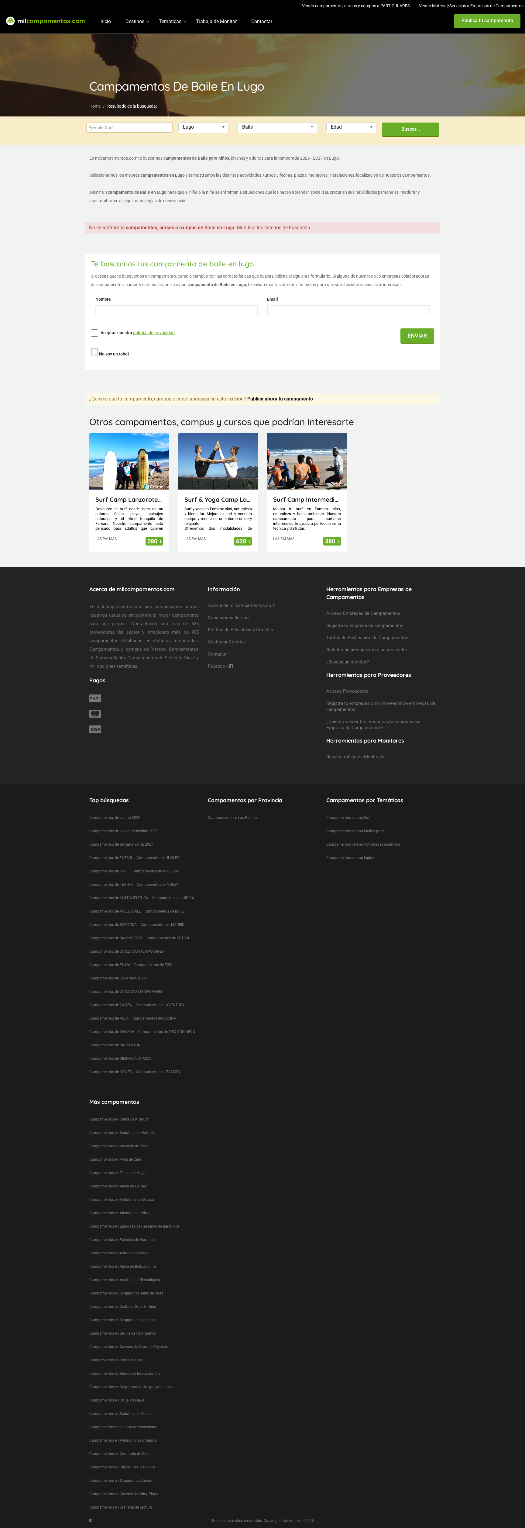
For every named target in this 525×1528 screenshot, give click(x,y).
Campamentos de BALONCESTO (115, 938)
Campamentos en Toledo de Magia (118, 1173)
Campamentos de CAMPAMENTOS (118, 978)
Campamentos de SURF (109, 871)
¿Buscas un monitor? (347, 662)
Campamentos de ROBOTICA (113, 925)
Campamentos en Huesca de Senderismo (123, 1427)
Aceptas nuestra (138, 332)
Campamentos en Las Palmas (233, 818)
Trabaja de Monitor (216, 21)
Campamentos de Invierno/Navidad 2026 (123, 831)
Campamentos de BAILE (164, 911)
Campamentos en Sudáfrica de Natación (122, 1133)
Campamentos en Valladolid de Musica (121, 1199)
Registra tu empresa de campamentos (364, 625)
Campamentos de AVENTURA (160, 1005)
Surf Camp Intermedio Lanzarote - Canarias (307, 499)
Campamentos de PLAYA (109, 965)
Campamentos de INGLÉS (110, 1072)
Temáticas (170, 21)
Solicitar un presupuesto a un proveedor (366, 650)
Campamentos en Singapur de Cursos (120, 1480)
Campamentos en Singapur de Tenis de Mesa (126, 1293)
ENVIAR (417, 335)
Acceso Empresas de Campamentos (363, 613)
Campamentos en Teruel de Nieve (116, 1400)
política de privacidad (154, 332)
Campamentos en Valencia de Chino (119, 1146)
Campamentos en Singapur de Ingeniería (122, 1320)
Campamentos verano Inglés (350, 858)
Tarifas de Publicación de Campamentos (367, 637)
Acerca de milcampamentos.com (241, 605)
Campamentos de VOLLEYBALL (115, 911)
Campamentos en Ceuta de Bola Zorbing (122, 1307)
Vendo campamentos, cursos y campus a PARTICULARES (356, 5)
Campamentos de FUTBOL (111, 858)
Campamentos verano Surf (348, 818)
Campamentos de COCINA (154, 1018)
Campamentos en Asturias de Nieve (118, 1253)
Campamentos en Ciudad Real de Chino (122, 1467)
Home (95, 106)
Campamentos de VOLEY (157, 884)
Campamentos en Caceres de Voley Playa (123, 1494)
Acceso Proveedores (347, 691)
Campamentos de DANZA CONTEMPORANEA (126, 951)
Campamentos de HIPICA (173, 898)
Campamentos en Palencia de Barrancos (122, 1240)
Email (273, 299)
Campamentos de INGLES (158, 858)
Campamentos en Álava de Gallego (118, 1186)
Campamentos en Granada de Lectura (120, 1507)
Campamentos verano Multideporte (355, 831)
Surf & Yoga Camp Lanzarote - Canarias (218, 499)
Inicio (105, 21)
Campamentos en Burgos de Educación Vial (125, 1373)
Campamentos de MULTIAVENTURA (118, 898)
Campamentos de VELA (109, 1018)
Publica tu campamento (487, 20)
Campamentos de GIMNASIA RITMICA (120, 1058)
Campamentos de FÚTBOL (168, 938)
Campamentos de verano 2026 (114, 818)
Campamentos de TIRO (153, 965)
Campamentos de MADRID (162, 925)
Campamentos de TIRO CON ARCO (166, 1032)
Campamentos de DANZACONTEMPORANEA (126, 991)
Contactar (261, 21)
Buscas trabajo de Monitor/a (355, 757)
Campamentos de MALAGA (111, 1032)
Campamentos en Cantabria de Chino (120, 1454)
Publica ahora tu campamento (280, 399)
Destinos (134, 21)
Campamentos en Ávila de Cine (115, 1159)
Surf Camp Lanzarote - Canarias (129, 499)
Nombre (103, 299)
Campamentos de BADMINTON (115, 1045)
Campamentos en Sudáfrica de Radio (120, 1414)
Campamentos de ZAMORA (158, 1072)
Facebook (218, 666)
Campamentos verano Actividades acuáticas (363, 844)
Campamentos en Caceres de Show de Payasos (128, 1347)
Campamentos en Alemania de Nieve (119, 1213)
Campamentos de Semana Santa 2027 (121, 844)
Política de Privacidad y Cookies (240, 629)
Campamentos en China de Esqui (116, 1360)
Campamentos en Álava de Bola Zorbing (122, 1266)
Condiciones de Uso (228, 617)
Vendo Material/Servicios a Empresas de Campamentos (471, 5)
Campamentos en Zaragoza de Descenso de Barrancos (134, 1226)
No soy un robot (114, 354)
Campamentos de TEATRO (111, 884)
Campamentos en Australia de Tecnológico (124, 1280)
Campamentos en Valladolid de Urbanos (122, 1440)
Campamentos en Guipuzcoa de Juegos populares (131, 1387)
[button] (203, 127)
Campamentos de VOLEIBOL (155, 871)
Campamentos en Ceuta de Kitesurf (118, 1119)
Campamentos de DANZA (110, 1005)
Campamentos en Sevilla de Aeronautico (122, 1333)
